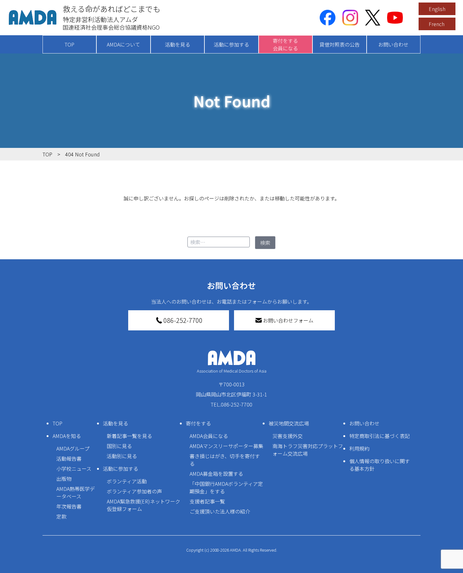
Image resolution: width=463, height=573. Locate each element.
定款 (61, 516)
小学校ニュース (73, 468)
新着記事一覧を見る (129, 436)
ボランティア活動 (127, 481)
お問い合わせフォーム (288, 320)
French (436, 24)
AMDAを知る (67, 436)
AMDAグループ (72, 448)
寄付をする (198, 423)
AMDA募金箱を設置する (216, 473)
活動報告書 (69, 458)
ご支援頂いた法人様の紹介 (220, 511)
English (437, 9)
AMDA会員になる (209, 436)
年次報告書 (69, 506)
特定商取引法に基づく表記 (379, 436)
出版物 (63, 478)
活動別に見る (122, 456)
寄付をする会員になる (285, 44)
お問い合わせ (393, 44)
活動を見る (177, 44)
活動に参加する (231, 44)
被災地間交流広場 (289, 423)
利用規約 (359, 448)
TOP (69, 44)
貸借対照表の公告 (339, 44)
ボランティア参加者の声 (134, 491)
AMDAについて (123, 44)
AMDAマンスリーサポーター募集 (226, 446)
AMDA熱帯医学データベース (75, 492)
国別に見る (119, 446)
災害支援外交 (287, 436)
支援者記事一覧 (207, 501)
